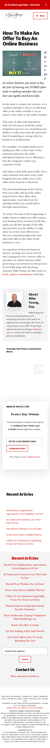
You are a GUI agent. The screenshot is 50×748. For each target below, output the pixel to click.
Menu (42, 15)
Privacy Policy (13, 708)
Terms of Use (26, 708)
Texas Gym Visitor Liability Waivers (24, 535)
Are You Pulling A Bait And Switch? (25, 631)
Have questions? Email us (25, 676)
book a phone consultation (18, 274)
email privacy (34, 457)
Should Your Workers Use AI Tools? (24, 529)
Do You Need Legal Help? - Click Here (22, 4)
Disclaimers (38, 708)
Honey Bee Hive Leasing (25, 625)
